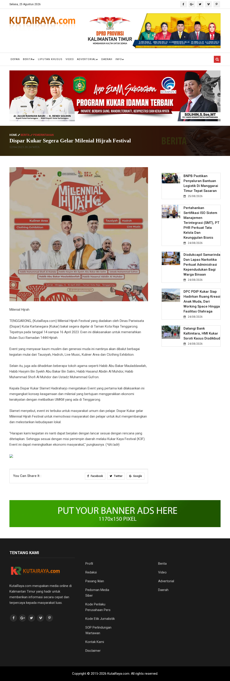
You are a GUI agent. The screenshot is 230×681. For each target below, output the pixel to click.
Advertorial (86, 59)
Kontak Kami (94, 642)
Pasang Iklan (94, 581)
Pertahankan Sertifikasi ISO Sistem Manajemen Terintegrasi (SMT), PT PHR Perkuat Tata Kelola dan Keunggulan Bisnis (201, 223)
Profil (89, 564)
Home (13, 135)
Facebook (96, 476)
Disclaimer (93, 651)
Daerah (106, 59)
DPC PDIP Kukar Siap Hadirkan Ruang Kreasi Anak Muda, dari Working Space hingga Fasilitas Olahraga (202, 301)
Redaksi (91, 572)
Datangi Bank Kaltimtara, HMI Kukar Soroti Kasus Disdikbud (202, 333)
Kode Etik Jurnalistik (100, 619)
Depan (15, 59)
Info (118, 59)
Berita (28, 59)
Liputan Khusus (50, 59)
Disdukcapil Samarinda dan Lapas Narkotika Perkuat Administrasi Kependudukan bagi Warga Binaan (202, 264)
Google (137, 476)
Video (70, 59)
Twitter (117, 476)
